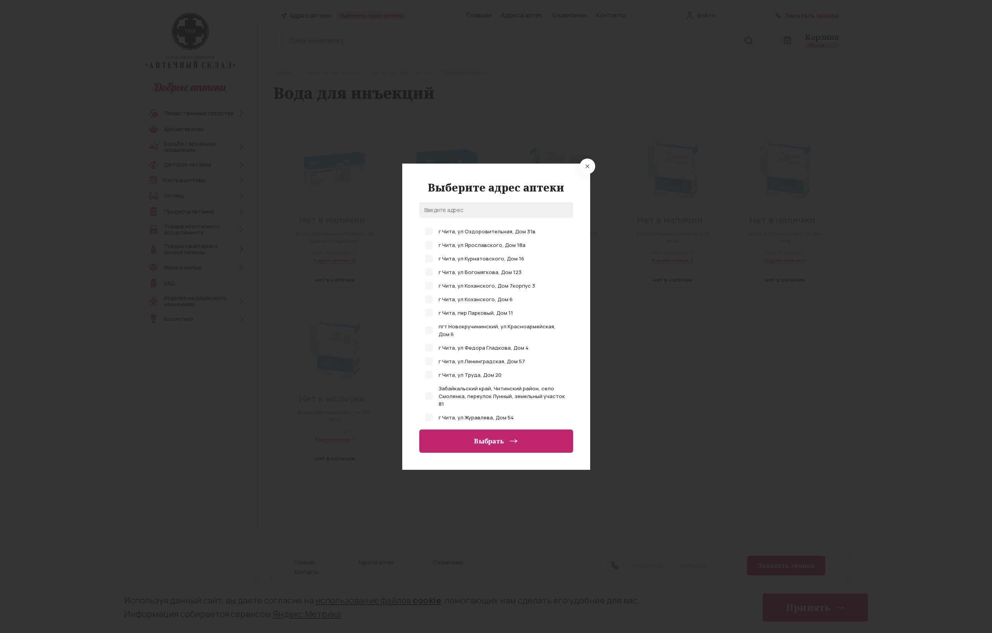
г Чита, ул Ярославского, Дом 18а (482, 244)
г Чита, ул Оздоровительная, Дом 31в (487, 231)
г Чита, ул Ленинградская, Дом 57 (482, 361)
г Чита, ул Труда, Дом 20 (470, 374)
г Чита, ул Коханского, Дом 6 (476, 299)
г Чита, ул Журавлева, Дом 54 (476, 417)
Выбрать (489, 441)
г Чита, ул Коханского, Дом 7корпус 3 (487, 285)
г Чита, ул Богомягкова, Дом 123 (480, 272)
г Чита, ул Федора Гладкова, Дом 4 (484, 347)
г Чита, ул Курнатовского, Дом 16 (481, 258)
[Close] (587, 166)
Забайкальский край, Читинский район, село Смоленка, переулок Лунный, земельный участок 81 (502, 396)
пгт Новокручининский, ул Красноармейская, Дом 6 (497, 330)
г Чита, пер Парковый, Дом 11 (476, 312)
